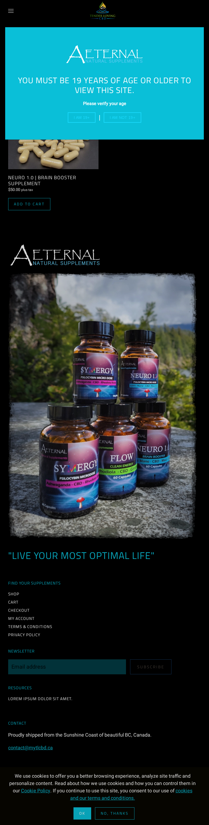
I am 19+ (82, 117)
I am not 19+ (122, 117)
